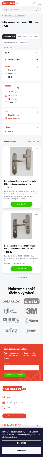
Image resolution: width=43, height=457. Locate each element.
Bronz (11, 70)
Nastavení (21, 443)
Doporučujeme (9, 36)
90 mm (12, 95)
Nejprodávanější (10, 42)
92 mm (12, 99)
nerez (11, 74)
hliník (11, 77)
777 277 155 (11, 407)
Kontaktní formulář (14, 416)
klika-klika (13, 115)
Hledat (37, 9)
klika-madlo (14, 119)
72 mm (12, 92)
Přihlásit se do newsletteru (14, 375)
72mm (12, 103)
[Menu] (40, 3)
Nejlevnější (22, 36)
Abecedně (23, 42)
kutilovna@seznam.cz (15, 403)
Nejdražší (34, 36)
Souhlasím (21, 451)
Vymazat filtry (10, 141)
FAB (11, 131)
